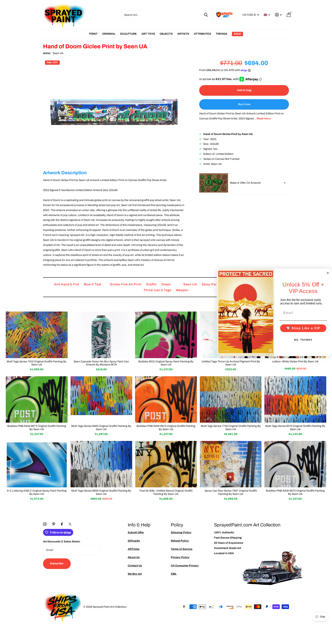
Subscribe (57, 563)
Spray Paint (211, 284)
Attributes (202, 33)
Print (93, 33)
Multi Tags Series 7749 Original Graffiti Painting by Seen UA (231, 428)
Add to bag (244, 90)
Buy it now (244, 104)
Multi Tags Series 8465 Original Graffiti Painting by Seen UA (101, 428)
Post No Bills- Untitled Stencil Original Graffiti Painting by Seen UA (166, 492)
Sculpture (128, 33)
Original (108, 33)
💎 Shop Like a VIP (303, 328)
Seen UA (58, 53)
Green (166, 284)
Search (206, 15)
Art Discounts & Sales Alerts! (61, 541)
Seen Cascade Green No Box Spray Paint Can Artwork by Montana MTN (101, 363)
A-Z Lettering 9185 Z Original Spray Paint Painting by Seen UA (36, 492)
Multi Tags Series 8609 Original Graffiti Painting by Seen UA (101, 492)
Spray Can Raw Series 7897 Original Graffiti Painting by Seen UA (231, 492)
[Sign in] (278, 14)
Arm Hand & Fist (67, 284)
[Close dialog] (327, 273)
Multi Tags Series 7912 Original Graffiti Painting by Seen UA (36, 363)
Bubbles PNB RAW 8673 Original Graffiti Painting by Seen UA (36, 428)
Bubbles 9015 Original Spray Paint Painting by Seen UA (165, 363)
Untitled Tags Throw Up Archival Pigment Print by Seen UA (230, 363)
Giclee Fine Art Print (126, 284)
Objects (166, 33)
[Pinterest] (53, 524)
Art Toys (148, 33)
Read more (264, 118)
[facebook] (62, 524)
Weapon (182, 290)
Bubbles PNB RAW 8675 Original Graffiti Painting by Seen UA (166, 428)
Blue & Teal (93, 284)
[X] (70, 524)
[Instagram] (44, 524)
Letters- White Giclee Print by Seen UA (295, 361)
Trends (221, 33)
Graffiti (152, 284)
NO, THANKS (303, 339)
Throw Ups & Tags (158, 290)
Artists (183, 33)
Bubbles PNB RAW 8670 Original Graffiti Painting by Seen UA (295, 492)
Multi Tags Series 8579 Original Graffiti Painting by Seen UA (295, 428)
